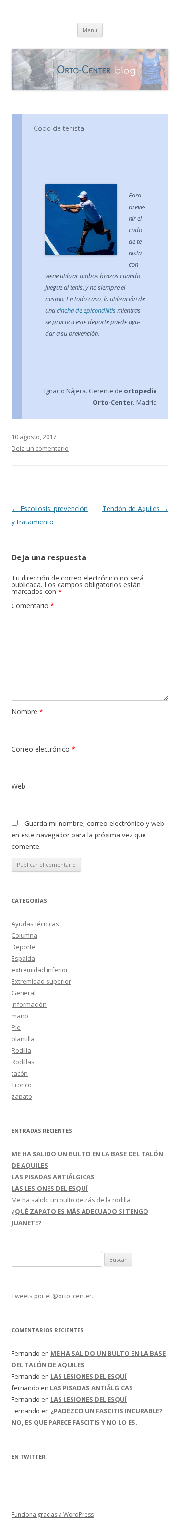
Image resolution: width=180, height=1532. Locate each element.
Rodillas (23, 1061)
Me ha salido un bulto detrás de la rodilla (71, 1199)
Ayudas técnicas (35, 923)
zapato (22, 1096)
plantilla (23, 1038)
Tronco (22, 1084)
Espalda (23, 958)
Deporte (24, 946)
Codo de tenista (59, 128)
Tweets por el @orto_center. (52, 1295)
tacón (20, 1073)
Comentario (33, 605)
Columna (24, 935)
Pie (16, 1027)
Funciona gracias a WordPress (53, 1514)
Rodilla (21, 1050)
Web (18, 785)
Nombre (27, 711)
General (24, 992)
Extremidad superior (41, 981)
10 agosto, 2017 (34, 436)
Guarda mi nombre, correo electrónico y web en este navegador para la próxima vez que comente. (88, 835)
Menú (90, 30)
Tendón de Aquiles (135, 508)
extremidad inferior (40, 969)
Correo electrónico (43, 749)
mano (20, 1015)
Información (29, 1004)
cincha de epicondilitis (87, 310)
